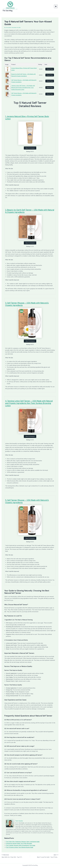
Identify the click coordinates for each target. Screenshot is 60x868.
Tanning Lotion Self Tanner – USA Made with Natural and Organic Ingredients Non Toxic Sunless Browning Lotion (23, 87)
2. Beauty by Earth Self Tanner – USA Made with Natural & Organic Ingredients (29, 211)
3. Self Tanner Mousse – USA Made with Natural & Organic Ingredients (27, 304)
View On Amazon (30, 148)
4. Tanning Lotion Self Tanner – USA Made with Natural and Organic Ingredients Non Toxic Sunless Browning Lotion (29, 403)
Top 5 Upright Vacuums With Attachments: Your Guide (20, 845)
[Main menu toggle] (56, 6)
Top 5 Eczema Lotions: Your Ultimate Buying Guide (19, 847)
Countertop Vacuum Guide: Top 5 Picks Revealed (19, 843)
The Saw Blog (7, 11)
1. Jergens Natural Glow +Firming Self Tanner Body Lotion (27, 117)
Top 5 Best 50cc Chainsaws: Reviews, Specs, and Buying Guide (22, 841)
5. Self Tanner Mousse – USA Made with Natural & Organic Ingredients (27, 501)
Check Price (50, 69)
